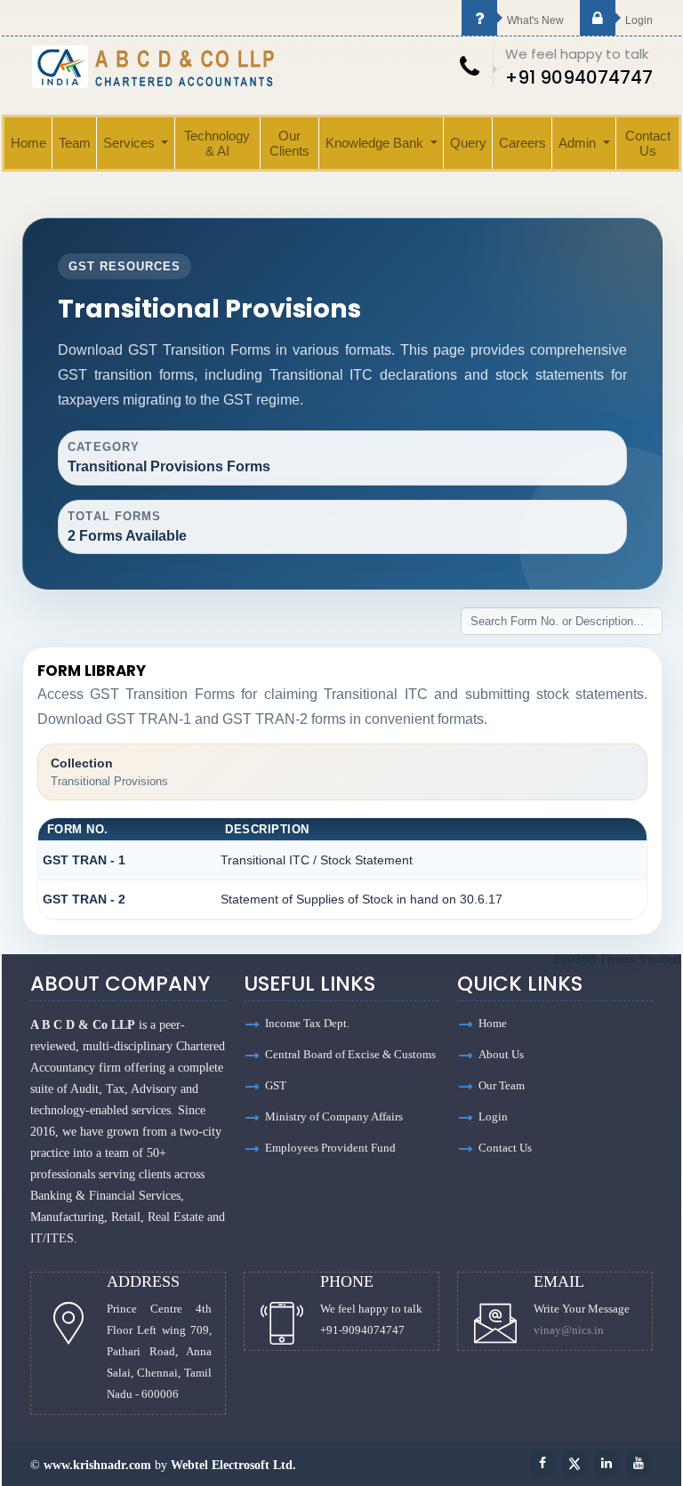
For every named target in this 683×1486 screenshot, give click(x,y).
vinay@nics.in (569, 1330)
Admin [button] (578, 142)
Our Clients (289, 143)
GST (275, 1085)
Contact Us (648, 143)
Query (468, 142)
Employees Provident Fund (330, 1147)
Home (28, 142)
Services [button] (130, 142)
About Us (501, 1054)
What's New (534, 20)
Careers (522, 142)
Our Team (501, 1085)
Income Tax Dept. (307, 1023)
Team (75, 142)
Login (638, 20)
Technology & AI (217, 143)
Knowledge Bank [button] (376, 142)
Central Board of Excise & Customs (350, 1054)
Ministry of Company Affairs (334, 1116)
